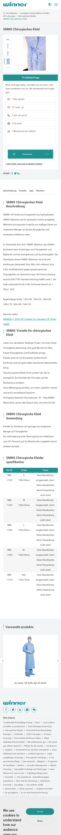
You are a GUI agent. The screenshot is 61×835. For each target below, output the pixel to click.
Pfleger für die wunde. (33, 746)
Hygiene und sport (44, 789)
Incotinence (51, 746)
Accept (40, 811)
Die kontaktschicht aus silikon (27, 738)
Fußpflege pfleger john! (37, 773)
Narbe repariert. (26, 789)
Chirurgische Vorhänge (36, 757)
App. (31, 190)
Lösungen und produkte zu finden (35, 13)
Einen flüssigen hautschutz (40, 726)
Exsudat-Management (37, 765)
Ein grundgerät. (11, 792)
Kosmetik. (9, 777)
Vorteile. (23, 190)
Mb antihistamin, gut (37, 742)
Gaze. (37, 722)
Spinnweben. (10, 789)
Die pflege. (19, 785)
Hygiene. (9, 750)
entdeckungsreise (36, 753)
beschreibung (9, 190)
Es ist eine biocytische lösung (34, 792)
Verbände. (18, 734)
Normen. (40, 190)
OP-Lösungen (9, 16)
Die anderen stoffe (35, 785)
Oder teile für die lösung (26, 781)
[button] (8, 39)
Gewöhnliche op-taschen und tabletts (32, 750)
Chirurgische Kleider (27, 16)
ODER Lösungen (33, 734)
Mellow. (21, 765)
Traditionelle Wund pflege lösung (17, 722)
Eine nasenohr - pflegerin (34, 761)
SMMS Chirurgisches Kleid (15, 19)
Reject (40, 821)
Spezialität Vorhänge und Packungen (30, 769)
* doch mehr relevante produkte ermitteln (23, 164)
